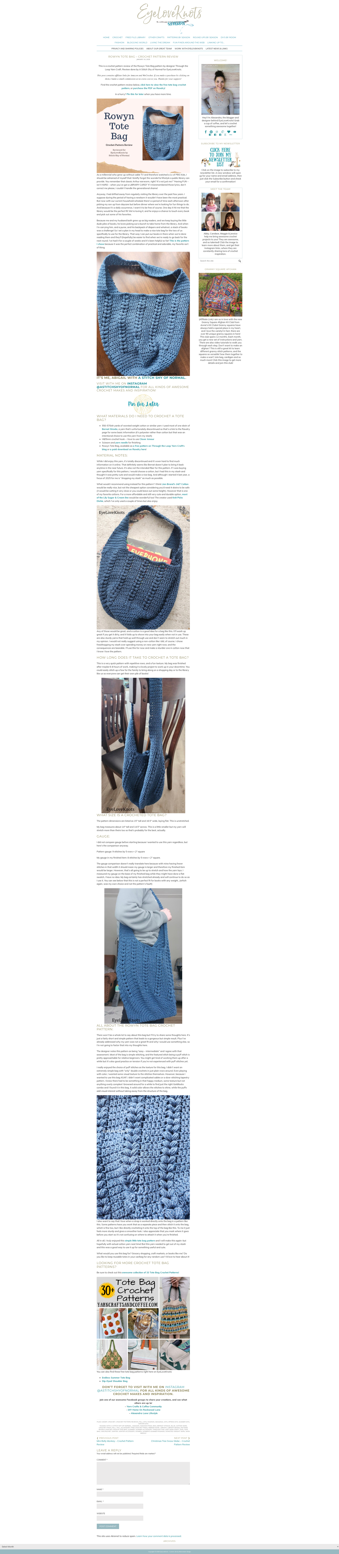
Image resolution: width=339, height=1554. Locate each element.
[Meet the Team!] (220, 212)
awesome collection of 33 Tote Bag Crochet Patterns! (150, 1272)
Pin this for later (135, 94)
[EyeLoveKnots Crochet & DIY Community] (210, 134)
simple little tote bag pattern (140, 1240)
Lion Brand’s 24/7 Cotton (175, 484)
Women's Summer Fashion (153, 1431)
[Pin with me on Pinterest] (211, 131)
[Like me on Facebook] (206, 131)
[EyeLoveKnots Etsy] (225, 134)
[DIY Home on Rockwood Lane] (215, 134)
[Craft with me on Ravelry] (222, 131)
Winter (115, 1431)
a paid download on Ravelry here (128, 449)
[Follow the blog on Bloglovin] (228, 131)
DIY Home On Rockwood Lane (144, 1409)
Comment (102, 1460)
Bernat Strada (109, 429)
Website (101, 1513)
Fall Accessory (123, 1428)
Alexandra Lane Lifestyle (144, 1413)
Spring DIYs (173, 1422)
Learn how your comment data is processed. (159, 1536)
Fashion (151, 1422)
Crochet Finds (105, 1428)
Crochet (111, 1422)
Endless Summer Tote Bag (116, 1377)
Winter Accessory (127, 1431)
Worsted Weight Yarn (175, 1431)
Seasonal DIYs (161, 1422)
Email (100, 1501)
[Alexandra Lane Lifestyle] (220, 134)
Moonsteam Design (185, 1552)
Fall (114, 1428)
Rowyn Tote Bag (120, 1429)
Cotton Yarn (181, 1426)
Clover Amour (147, 439)
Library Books (174, 1428)
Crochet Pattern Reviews (127, 1422)
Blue (173, 1426)
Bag (154, 1426)
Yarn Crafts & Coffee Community (144, 1406)
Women (138, 1431)
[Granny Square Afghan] (220, 295)
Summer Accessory (144, 1429)
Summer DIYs (184, 1422)
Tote (181, 1429)
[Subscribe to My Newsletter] (220, 157)
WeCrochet (106, 1431)
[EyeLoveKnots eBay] (230, 134)
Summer (131, 1429)
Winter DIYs (143, 1424)
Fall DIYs (143, 1422)
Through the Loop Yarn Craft (166, 1429)
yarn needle (121, 442)
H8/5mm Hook (153, 1428)
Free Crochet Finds (139, 1428)
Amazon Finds (146, 1426)
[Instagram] (217, 131)
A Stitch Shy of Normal (161, 378)
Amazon (135, 1426)
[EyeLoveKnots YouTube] (234, 131)
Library (163, 1428)
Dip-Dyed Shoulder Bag (115, 1381)
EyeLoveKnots (169, 19)
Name (100, 1489)
